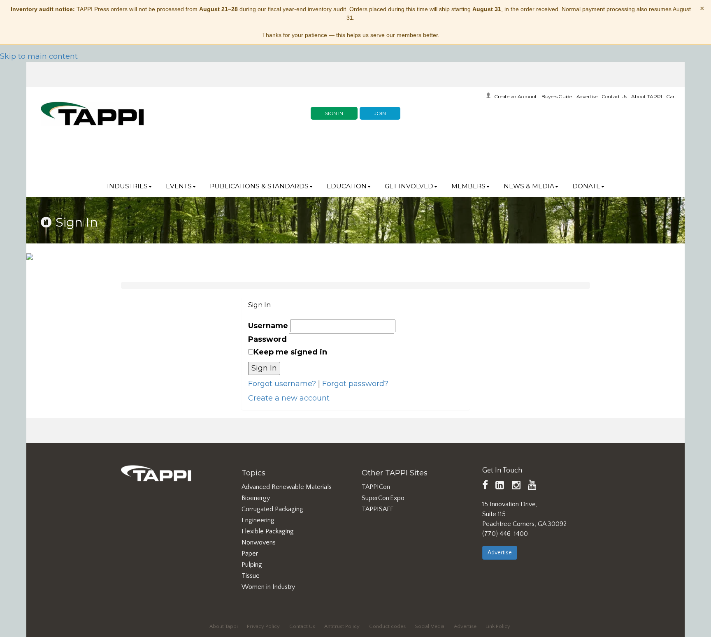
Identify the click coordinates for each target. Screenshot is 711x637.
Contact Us (614, 96)
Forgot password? (355, 383)
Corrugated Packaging (272, 509)
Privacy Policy (263, 626)
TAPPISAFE (378, 509)
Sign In (334, 113)
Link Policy (498, 626)
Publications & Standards (259, 186)
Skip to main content (39, 56)
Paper (250, 553)
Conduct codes (387, 626)
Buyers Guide (556, 96)
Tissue (251, 575)
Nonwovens (259, 542)
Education (347, 186)
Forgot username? (282, 383)
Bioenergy (256, 498)
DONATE (586, 186)
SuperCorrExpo (383, 498)
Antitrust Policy (342, 626)
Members (468, 186)
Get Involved (409, 186)
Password (267, 339)
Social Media (429, 626)
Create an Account (515, 96)
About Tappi (223, 626)
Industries (127, 186)
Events (179, 186)
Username (268, 325)
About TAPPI (646, 96)
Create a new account (289, 398)
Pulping (252, 564)
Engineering (258, 520)
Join (380, 113)
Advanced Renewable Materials (287, 487)
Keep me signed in (290, 352)
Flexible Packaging (268, 531)
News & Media (529, 186)
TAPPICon (376, 487)
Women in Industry (268, 587)
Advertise (586, 96)
